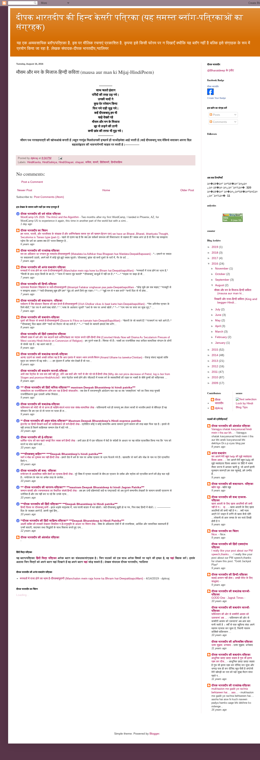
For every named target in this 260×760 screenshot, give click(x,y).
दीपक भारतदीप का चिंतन (34, 230)
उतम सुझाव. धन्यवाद (221, 645)
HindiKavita (34, 162)
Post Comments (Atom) (49, 196)
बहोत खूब (216, 487)
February (221, 337)
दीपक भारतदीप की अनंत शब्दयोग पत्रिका (43, 267)
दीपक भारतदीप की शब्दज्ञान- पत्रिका (41, 300)
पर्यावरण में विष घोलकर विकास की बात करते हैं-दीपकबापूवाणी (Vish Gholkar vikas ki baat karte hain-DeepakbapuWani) (83, 303)
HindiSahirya (49, 162)
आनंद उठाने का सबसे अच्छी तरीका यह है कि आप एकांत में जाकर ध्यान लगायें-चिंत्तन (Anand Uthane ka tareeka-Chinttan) (82, 357)
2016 (215, 263)
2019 (215, 247)
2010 (215, 377)
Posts (216, 114)
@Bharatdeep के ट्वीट (220, 70)
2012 (215, 366)
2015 (215, 349)
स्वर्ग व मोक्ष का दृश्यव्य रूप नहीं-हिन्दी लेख (40, 457)
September (222, 279)
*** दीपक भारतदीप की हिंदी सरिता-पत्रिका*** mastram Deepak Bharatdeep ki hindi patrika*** (78, 387)
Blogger (154, 733)
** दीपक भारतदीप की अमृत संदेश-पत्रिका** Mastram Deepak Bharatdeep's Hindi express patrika (81, 420)
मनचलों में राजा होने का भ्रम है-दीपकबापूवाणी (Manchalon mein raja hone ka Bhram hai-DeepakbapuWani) (77, 270)
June (218, 314)
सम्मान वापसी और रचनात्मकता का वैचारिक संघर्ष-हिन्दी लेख (49, 490)
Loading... (22, 594)
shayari (79, 162)
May (218, 320)
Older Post (187, 190)
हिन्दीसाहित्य (116, 162)
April (218, 326)
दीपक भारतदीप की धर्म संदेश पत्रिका (41, 213)
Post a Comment (32, 181)
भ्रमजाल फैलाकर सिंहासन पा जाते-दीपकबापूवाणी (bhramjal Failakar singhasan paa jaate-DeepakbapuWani (78, 287)
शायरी (95, 162)
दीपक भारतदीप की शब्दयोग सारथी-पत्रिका (44, 370)
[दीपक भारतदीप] (210, 94)
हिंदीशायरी (104, 162)
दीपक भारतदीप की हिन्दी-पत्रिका (39, 284)
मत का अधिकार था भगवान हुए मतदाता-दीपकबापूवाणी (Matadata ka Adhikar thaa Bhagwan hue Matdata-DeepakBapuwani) (86, 253)
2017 (215, 258)
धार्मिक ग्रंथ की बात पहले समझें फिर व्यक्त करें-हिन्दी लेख (48, 440)
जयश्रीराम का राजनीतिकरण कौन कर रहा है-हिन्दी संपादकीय (49, 390)
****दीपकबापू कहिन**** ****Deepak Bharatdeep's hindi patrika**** (61, 454)
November (222, 268)
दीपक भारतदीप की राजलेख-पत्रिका (40, 250)
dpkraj (219, 408)
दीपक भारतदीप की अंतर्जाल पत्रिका (40, 537)
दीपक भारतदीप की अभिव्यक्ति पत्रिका (232, 641)
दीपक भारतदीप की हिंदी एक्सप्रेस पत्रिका (43, 334)
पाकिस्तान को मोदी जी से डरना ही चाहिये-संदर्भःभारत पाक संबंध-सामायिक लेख (58, 407)
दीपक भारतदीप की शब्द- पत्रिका (38, 470)
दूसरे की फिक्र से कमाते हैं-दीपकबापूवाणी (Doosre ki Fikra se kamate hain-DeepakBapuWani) (71, 320)
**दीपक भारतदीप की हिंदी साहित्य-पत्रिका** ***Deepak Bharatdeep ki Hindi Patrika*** (72, 520)
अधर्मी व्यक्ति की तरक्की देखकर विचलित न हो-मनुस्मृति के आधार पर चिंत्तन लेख (58, 524)
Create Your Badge (216, 98)
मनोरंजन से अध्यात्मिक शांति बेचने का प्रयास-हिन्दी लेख (47, 473)
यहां (172, 558)
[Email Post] (60, 158)
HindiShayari (66, 162)
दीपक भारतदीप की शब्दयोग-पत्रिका (40, 317)
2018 (215, 252)
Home (106, 190)
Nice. (214, 534)
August (220, 285)
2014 (215, 355)
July (218, 309)
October (220, 274)
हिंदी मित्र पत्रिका (46, 558)
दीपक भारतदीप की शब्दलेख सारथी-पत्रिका (44, 354)
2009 (215, 383)
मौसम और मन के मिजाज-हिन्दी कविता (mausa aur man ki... (232, 291)
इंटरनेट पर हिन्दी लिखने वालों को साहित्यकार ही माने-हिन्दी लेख (50, 424)
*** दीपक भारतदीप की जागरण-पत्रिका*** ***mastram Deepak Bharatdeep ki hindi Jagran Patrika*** (82, 487)
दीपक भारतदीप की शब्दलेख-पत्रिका (40, 404)
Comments (219, 121)
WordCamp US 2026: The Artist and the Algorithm (50, 217)
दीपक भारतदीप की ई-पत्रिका (36, 437)
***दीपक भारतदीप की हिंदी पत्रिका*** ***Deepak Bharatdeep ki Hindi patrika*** (69, 504)
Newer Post (24, 190)
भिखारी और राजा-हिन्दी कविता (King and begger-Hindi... (235, 300)
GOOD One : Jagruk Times (227, 597)
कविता (88, 162)
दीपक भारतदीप (213, 86)
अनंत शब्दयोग (218, 453)
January (220, 342)
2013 (215, 360)
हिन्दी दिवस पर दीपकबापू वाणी (35, 507)
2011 (215, 371)
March (219, 331)
